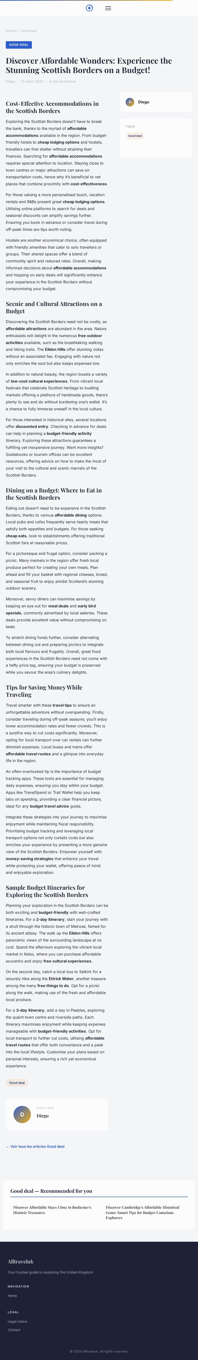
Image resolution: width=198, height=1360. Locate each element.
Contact (14, 1330)
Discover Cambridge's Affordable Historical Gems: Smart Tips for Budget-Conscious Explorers (142, 1212)
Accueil (11, 31)
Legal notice (17, 1321)
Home (12, 1296)
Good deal (28, 31)
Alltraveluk (20, 1261)
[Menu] (108, 8)
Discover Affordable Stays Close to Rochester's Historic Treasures (52, 1210)
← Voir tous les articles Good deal (35, 1146)
